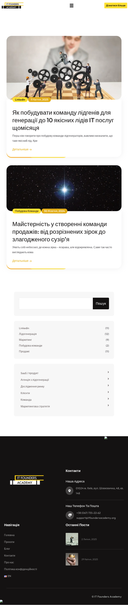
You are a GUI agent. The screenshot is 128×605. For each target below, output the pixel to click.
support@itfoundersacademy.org (96, 517)
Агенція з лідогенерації (35, 379)
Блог (7, 548)
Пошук (101, 303)
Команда (26, 399)
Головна (9, 535)
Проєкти (9, 542)
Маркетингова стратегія (35, 406)
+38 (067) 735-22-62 (88, 512)
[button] (71, 5)
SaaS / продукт (29, 373)
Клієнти (25, 393)
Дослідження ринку (32, 386)
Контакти (9, 555)
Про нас (9, 562)
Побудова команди (30, 345)
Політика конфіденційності (20, 569)
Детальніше (20, 149)
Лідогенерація (28, 334)
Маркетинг (25, 339)
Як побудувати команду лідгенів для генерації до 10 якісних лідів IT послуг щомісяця (63, 120)
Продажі (24, 351)
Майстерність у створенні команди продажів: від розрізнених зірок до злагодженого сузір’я (59, 231)
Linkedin (24, 328)
